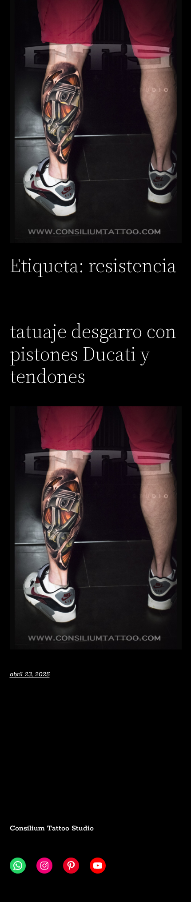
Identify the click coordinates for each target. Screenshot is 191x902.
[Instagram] (44, 866)
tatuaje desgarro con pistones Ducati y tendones (93, 354)
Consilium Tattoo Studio (52, 828)
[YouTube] (98, 866)
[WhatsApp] (18, 866)
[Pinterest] (71, 866)
